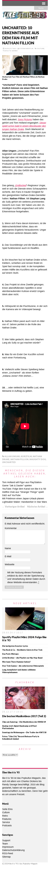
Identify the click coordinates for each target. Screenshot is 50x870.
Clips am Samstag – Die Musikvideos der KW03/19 (24, 722)
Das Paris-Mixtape (10, 654)
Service (6, 822)
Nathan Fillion (20, 459)
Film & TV (7, 51)
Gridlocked (20, 185)
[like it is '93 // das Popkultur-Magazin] (25, 17)
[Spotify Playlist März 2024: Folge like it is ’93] (25, 628)
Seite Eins (7, 809)
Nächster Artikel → (37, 506)
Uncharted (9, 462)
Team (5, 843)
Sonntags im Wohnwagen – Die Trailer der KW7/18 (24, 732)
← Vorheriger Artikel (13, 506)
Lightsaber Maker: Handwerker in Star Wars (24, 502)
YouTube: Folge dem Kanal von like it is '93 (24, 488)
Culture (40, 48)
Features (6, 819)
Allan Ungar (12, 456)
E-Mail (8, 556)
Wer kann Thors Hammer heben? (16, 662)
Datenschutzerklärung (13, 850)
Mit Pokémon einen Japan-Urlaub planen (23, 498)
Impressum (8, 847)
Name (8, 548)
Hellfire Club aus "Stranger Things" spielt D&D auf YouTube (23, 494)
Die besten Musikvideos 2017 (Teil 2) (24, 716)
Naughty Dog (37, 459)
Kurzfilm (26, 456)
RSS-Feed (7, 853)
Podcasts (7, 825)
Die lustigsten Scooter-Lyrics (15, 646)
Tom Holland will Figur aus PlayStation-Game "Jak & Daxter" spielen (22, 484)
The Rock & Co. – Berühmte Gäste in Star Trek (22, 650)
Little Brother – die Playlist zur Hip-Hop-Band (22, 658)
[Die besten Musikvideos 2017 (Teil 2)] (25, 707)
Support (6, 840)
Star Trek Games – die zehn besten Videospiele (23, 666)
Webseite (9, 564)
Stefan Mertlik (26, 48)
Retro (5, 815)
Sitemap (6, 856)
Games (15, 51)
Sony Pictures (25, 119)
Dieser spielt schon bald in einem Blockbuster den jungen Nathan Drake (24, 126)
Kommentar (11, 528)
